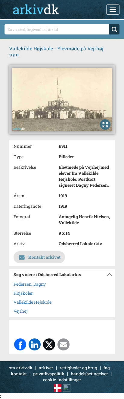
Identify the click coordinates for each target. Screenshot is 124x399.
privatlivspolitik (48, 374)
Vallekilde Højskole (32, 302)
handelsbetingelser (89, 374)
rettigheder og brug (78, 368)
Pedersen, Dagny (30, 284)
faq (107, 368)
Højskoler (23, 293)
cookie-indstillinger (62, 380)
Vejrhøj (21, 311)
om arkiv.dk (21, 368)
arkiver (46, 368)
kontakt (19, 374)
